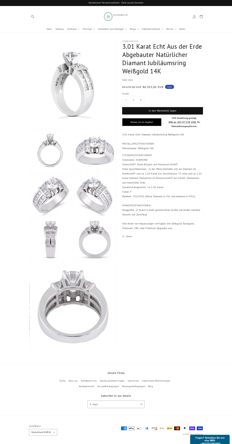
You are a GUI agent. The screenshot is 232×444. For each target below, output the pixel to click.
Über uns (73, 380)
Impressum (133, 380)
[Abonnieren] (140, 404)
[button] (32, 16)
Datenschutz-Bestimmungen (156, 380)
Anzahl (125, 93)
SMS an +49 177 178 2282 (182, 122)
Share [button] (129, 236)
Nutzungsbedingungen (133, 386)
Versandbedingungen (108, 386)
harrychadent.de (196, 434)
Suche (62, 380)
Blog (150, 386)
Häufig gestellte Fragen (112, 380)
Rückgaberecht (86, 386)
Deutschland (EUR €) (41, 432)
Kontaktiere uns (89, 380)
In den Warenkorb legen (162, 110)
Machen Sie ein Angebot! (142, 122)
